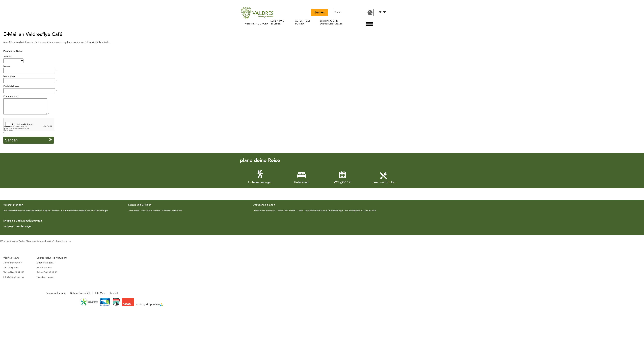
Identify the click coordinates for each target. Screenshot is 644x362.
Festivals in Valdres (150, 210)
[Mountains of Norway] (116, 305)
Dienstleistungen (23, 226)
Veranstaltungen (257, 23)
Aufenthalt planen (302, 22)
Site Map (100, 292)
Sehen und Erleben (277, 22)
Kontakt (114, 292)
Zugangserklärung (56, 292)
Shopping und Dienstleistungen (331, 22)
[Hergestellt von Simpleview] (149, 305)
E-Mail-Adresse (11, 86)
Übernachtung (335, 210)
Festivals (56, 210)
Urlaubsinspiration (353, 210)
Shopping (8, 226)
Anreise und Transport (264, 210)
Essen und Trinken (286, 210)
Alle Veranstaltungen (13, 210)
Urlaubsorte (370, 210)
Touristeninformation (315, 210)
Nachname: (9, 76)
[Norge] (128, 305)
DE (380, 12)
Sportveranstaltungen (97, 210)
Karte (300, 210)
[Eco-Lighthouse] (105, 305)
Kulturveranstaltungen (74, 210)
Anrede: (7, 56)
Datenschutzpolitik (80, 292)
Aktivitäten (134, 210)
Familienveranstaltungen (38, 210)
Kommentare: (10, 96)
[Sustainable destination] (89, 305)
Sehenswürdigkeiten (172, 210)
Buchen (319, 12)
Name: (6, 66)
